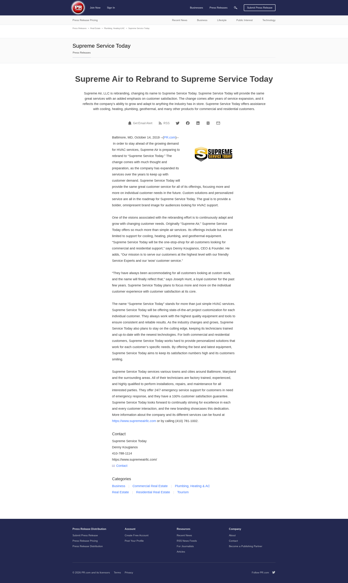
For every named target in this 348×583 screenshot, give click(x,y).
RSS (166, 123)
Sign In (111, 7)
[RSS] (160, 123)
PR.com (169, 137)
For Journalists (185, 546)
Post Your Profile (134, 540)
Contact (121, 466)
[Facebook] (188, 123)
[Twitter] (177, 123)
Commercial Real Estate (150, 486)
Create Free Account (136, 535)
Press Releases (79, 28)
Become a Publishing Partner (245, 546)
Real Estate (95, 28)
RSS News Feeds (187, 540)
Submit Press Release (259, 7)
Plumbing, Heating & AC (114, 28)
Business (118, 486)
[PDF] (208, 123)
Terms (117, 572)
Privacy (129, 572)
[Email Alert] (130, 123)
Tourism (183, 492)
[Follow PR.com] (272, 572)
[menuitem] (235, 7)
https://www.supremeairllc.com (134, 421)
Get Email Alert (142, 123)
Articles (181, 551)
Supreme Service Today (139, 28)
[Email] (218, 123)
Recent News (184, 535)
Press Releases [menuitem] (218, 7)
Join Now (95, 7)
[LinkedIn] (198, 123)
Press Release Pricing (85, 540)
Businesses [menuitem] (196, 7)
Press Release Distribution (87, 546)
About (232, 535)
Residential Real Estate (153, 492)
